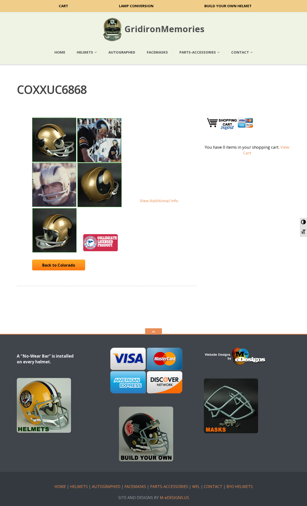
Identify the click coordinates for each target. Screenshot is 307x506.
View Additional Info (159, 200)
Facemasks (157, 52)
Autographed (121, 52)
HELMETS (79, 486)
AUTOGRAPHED (106, 486)
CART (63, 5)
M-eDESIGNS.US (174, 497)
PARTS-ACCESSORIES (169, 486)
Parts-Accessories (197, 52)
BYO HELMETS (239, 486)
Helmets (85, 52)
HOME (60, 486)
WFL (196, 486)
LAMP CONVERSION (136, 5)
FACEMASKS (135, 486)
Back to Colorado (58, 265)
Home (59, 52)
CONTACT (213, 486)
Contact (240, 52)
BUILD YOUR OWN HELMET (228, 5)
